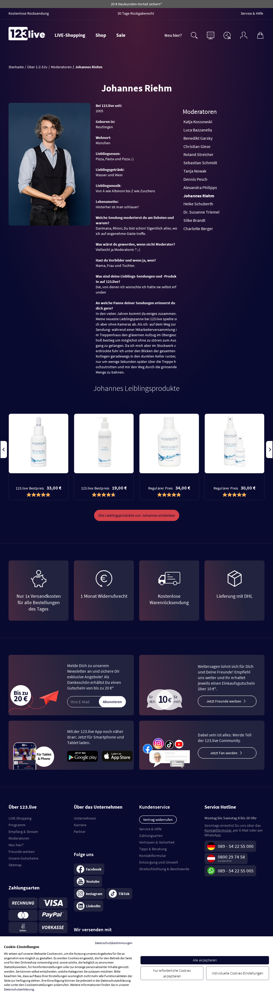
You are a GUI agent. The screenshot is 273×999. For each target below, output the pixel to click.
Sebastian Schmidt (200, 162)
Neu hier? (173, 35)
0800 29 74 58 (231, 857)
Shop (100, 35)
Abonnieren (112, 701)
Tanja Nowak (194, 171)
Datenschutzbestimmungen (114, 943)
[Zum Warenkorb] (260, 34)
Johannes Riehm (198, 195)
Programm (17, 825)
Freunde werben (22, 851)
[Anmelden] (243, 34)
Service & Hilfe (150, 829)
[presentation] (4, 449)
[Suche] (194, 34)
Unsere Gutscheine (23, 858)
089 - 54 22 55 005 (236, 871)
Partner (80, 831)
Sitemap (15, 864)
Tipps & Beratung (153, 848)
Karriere (80, 825)
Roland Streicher (198, 154)
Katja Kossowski (197, 121)
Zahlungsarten (151, 835)
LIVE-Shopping (70, 35)
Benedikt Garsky (197, 138)
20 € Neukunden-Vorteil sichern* (136, 4)
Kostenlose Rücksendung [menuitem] (29, 13)
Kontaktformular (152, 855)
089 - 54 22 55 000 (236, 846)
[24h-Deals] (227, 35)
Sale (120, 35)
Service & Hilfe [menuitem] (252, 13)
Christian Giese (196, 146)
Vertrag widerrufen (158, 819)
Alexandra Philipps (200, 187)
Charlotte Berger (198, 228)
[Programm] (210, 34)
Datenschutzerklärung (19, 989)
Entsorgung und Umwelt (158, 862)
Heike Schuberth (198, 203)
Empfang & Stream (23, 831)
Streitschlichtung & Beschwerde (164, 868)
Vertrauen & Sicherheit (157, 842)
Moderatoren (19, 838)
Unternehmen (85, 818)
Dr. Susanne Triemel (201, 212)
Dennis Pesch (195, 179)
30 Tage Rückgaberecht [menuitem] (136, 13)
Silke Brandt (194, 220)
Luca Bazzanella (197, 130)
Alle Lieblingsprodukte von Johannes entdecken (136, 515)
